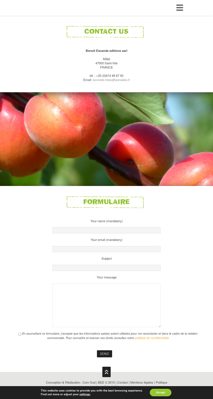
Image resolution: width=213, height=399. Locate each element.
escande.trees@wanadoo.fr (111, 79)
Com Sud (89, 382)
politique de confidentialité (152, 338)
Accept (160, 392)
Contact (122, 382)
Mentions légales (141, 382)
